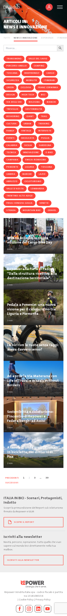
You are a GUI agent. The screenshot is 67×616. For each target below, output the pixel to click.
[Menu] (59, 7)
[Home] (12, 7)
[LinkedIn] (38, 608)
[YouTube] (47, 608)
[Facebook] (19, 608)
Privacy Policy (43, 599)
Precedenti (12, 477)
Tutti (7, 38)
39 (47, 477)
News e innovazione (26, 38)
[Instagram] (29, 608)
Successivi (11, 482)
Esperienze (47, 38)
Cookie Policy (26, 599)
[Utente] (49, 7)
